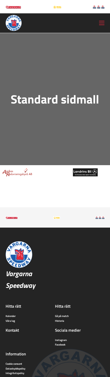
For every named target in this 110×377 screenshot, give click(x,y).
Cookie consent (14, 364)
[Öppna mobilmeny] (101, 23)
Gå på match (62, 316)
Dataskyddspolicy (15, 368)
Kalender (11, 316)
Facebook (60, 344)
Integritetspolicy (15, 373)
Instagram (61, 340)
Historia (59, 321)
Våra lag (10, 321)
